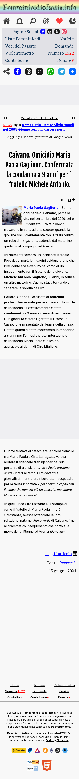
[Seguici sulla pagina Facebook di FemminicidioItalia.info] (42, 31)
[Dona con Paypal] (30, 750)
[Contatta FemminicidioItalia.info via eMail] (46, 21)
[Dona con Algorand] (57, 750)
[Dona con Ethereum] (51, 750)
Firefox (50, 740)
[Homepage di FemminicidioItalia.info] (39, 7)
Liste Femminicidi (23, 38)
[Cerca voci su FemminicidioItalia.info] (33, 21)
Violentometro (19, 53)
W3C (64, 733)
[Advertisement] (39, 95)
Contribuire (16, 60)
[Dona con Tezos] (65, 750)
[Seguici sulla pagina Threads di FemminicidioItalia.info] (49, 31)
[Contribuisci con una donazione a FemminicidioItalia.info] (59, 21)
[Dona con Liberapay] (18, 750)
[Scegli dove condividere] (72, 71)
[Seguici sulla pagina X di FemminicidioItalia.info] (57, 31)
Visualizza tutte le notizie (39, 118)
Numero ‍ (61, 53)
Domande (64, 46)
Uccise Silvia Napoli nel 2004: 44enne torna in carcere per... (38, 127)
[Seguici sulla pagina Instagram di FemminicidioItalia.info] (64, 31)
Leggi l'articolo (58, 553)
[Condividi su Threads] (28, 71)
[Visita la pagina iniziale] (6, 21)
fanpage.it (68, 562)
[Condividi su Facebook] (17, 71)
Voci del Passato (20, 46)
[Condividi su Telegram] (61, 71)
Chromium (63, 740)
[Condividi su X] (39, 71)
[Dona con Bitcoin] (45, 750)
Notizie (66, 38)
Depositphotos (60, 726)
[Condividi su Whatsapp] (50, 71)
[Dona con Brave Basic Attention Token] (37, 750)
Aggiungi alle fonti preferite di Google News (39, 136)
